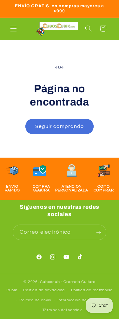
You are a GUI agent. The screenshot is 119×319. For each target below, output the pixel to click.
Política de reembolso (92, 290)
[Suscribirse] (98, 232)
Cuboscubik (51, 282)
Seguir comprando (59, 126)
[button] (13, 28)
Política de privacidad (44, 290)
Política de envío (35, 300)
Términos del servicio (63, 310)
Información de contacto (81, 300)
